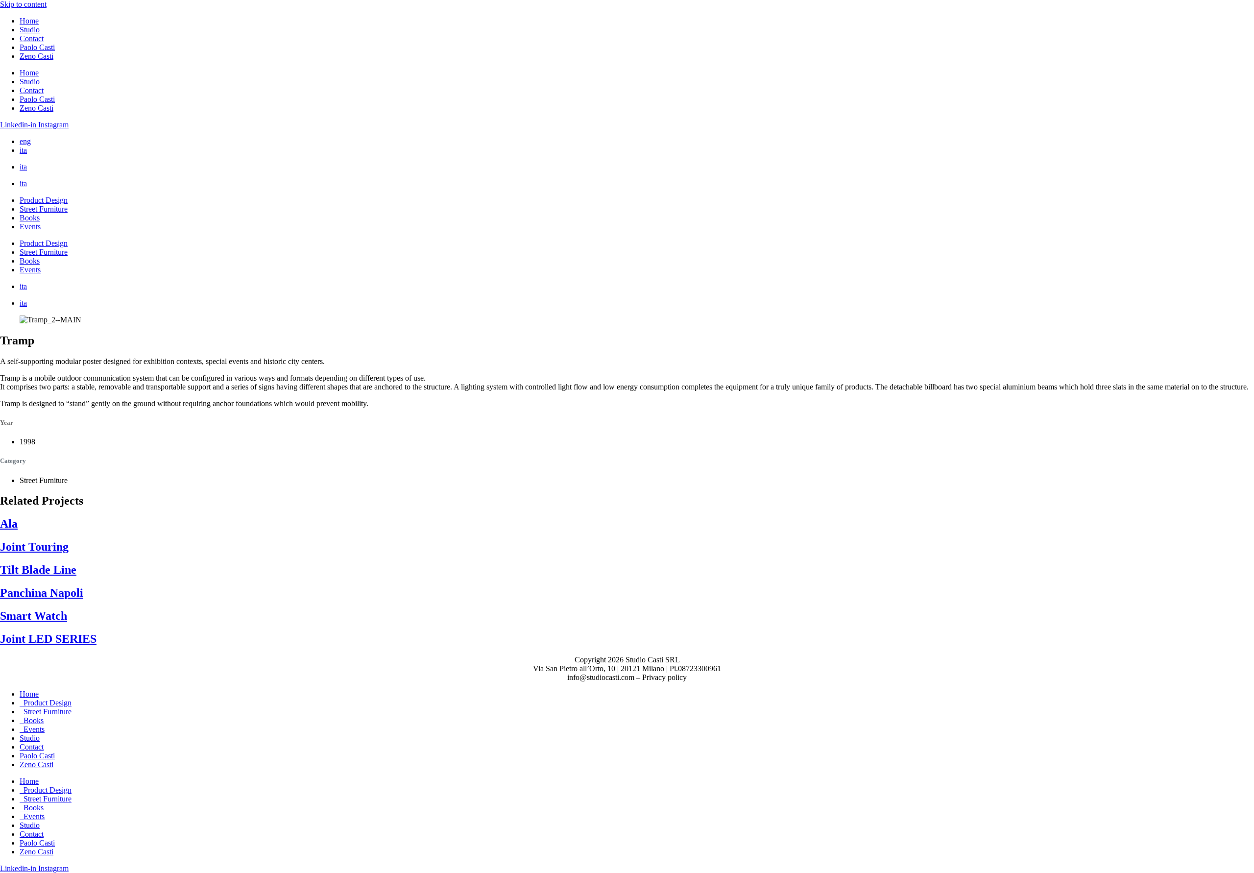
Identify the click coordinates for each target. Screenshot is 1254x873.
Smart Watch (33, 615)
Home (29, 21)
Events (30, 226)
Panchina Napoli (41, 592)
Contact (32, 38)
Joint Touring (34, 546)
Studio (30, 29)
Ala (9, 523)
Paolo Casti (37, 47)
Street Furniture (44, 209)
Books (30, 218)
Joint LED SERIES (48, 638)
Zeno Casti (36, 56)
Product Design (44, 200)
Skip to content (23, 4)
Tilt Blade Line (38, 569)
